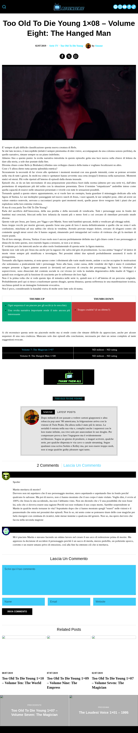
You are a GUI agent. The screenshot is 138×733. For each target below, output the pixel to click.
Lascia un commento (82, 465)
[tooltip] (115, 7)
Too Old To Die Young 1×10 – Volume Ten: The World (23, 680)
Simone (99, 46)
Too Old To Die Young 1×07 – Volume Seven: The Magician (113, 683)
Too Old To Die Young (71, 46)
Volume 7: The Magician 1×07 (38, 349)
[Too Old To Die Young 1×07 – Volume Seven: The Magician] (34, 710)
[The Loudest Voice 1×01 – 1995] (103, 710)
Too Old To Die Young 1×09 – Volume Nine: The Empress (68, 683)
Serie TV (53, 46)
